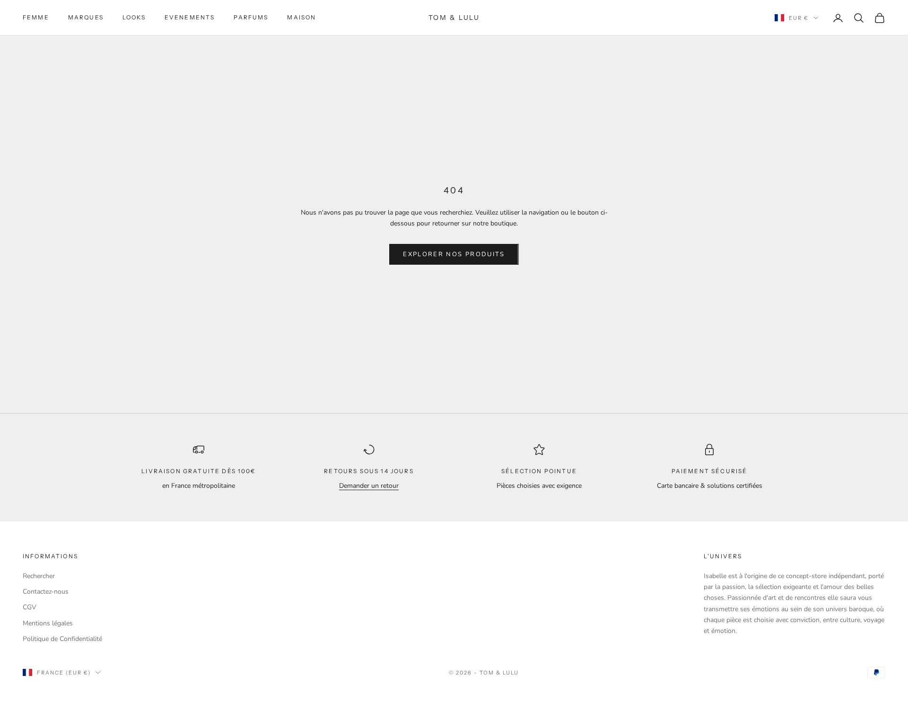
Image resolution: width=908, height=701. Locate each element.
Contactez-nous (46, 591)
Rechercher (39, 575)
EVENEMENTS (190, 17)
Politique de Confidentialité (62, 638)
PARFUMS (251, 17)
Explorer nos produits (454, 254)
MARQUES (86, 17)
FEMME (36, 17)
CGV (29, 607)
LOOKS (134, 17)
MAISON (301, 17)
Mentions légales (48, 623)
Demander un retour (369, 485)
